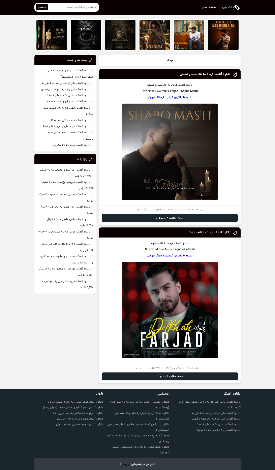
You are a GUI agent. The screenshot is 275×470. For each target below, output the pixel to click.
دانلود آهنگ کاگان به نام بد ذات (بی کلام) (66, 244)
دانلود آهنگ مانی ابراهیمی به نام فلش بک (65, 83)
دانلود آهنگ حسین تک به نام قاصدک (68, 95)
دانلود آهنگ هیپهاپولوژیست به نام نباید (66, 182)
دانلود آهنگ (192, 209)
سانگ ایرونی (154, 97)
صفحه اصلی (209, 7)
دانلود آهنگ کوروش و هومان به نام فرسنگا (65, 269)
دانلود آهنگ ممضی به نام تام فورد (70, 194)
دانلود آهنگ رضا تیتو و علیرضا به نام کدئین (65, 170)
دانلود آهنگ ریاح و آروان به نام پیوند (69, 102)
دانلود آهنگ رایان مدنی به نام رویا (70, 207)
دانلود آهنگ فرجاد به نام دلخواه (210, 232)
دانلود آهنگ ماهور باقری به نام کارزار (69, 219)
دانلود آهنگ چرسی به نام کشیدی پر (69, 232)
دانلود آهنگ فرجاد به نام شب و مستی (205, 74)
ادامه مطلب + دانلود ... (169, 218)
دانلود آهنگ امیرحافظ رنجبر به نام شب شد (65, 281)
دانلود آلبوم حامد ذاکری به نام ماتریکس (79, 419)
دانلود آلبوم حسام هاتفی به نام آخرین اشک (77, 413)
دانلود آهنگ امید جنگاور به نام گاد (70, 120)
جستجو (42, 7)
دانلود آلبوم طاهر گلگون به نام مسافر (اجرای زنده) (73, 407)
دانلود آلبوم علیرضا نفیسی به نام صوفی (79, 424)
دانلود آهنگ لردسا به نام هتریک (72, 145)
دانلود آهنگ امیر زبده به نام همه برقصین (66, 89)
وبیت (125, 464)
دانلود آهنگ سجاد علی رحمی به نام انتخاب (66, 126)
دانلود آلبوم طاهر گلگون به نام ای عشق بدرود (75, 402)
